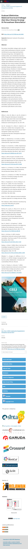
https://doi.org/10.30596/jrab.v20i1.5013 (11, 153)
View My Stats (16, 518)
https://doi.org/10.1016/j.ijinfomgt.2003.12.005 (13, 252)
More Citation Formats (8, 352)
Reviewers (5, 373)
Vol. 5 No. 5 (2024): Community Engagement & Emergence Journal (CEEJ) (11, 7)
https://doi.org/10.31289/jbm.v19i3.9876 (11, 272)
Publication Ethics (7, 364)
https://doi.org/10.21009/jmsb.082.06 (10, 231)
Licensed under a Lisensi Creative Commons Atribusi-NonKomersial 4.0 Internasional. (12, 543)
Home (2, 5)
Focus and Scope (7, 359)
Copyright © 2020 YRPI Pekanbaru (11, 539)
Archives (8, 5)
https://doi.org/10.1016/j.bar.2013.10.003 (11, 164)
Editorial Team (6, 368)
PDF (5, 317)
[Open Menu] (1, 1)
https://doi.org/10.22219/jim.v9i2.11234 (11, 242)
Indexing (5, 391)
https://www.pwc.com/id (7, 205)
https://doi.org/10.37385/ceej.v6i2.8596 (14, 34)
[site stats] (10, 518)
